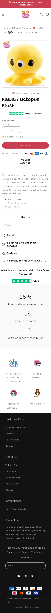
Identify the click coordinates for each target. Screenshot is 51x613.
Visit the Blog (11, 465)
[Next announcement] (48, 4)
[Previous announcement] (3, 4)
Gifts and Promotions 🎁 (24, 28)
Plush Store (10, 471)
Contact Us (10, 433)
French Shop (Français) (16, 509)
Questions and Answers (16, 427)
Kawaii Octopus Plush (27, 32)
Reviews (9, 446)
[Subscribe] (42, 565)
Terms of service (27, 603)
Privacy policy (13, 603)
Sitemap (9, 490)
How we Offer (11, 484)
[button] (3, 14)
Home (5, 28)
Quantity (5, 124)
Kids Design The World (22, 599)
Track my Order (12, 440)
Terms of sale (41, 603)
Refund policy (39, 599)
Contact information (32, 607)
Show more (25, 217)
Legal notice (18, 607)
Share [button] (7, 225)
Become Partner (12, 477)
